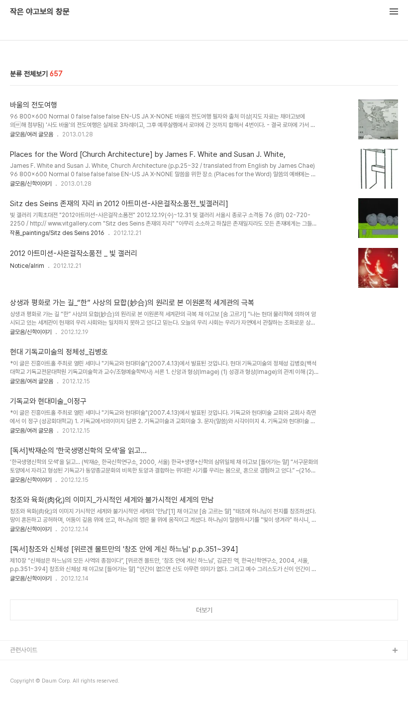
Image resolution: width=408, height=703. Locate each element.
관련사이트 (23, 650)
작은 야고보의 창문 (40, 11)
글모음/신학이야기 (31, 183)
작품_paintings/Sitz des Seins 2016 (57, 233)
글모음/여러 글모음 (31, 134)
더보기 (204, 610)
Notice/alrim (27, 265)
